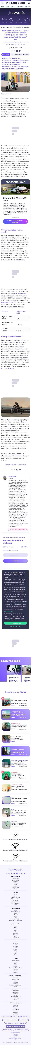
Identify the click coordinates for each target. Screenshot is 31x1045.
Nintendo (15, 900)
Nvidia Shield (15, 901)
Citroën (15, 929)
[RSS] (14, 873)
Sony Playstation (15, 903)
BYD (15, 927)
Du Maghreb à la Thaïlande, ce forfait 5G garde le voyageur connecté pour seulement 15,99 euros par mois (19, 775)
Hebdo (25, 547)
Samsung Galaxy (15, 886)
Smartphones (15, 876)
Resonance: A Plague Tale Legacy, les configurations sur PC (18, 726)
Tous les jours (9, 547)
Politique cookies (12, 620)
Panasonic (15, 946)
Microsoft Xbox (15, 899)
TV (15, 941)
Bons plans (20, 6)
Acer (15, 910)
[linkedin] (8, 529)
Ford (15, 930)
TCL (15, 952)
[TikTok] (22, 873)
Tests (7, 6)
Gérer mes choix (15, 626)
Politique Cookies (15, 1037)
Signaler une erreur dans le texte (15, 464)
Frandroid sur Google (20, 456)
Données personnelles (15, 1038)
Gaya (15, 1008)
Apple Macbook (15, 911)
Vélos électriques (15, 1003)
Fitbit (15, 980)
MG (15, 932)
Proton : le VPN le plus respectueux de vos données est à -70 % (17, 738)
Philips (15, 947)
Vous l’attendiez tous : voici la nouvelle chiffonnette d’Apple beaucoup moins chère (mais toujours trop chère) (19, 800)
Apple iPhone (15, 878)
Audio (15, 958)
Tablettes (15, 990)
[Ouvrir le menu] (2, 3)
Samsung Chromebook (15, 920)
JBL (15, 965)
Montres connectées (15, 975)
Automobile (15, 924)
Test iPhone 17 (23, 1020)
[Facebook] (12, 873)
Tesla (15, 936)
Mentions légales (15, 1032)
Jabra (15, 963)
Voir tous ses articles (18, 529)
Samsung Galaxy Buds (15, 968)
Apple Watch (15, 979)
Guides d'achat (15, 723)
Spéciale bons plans (11, 550)
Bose (15, 962)
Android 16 (23, 1023)
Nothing (15, 966)
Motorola (15, 883)
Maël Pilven (12, 476)
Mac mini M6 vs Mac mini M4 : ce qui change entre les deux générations (18, 812)
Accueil (3, 27)
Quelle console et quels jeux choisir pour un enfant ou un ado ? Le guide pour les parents (19, 788)
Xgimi (15, 953)
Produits (13, 821)
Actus (2, 6)
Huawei (15, 881)
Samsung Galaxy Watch (15, 985)
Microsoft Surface (15, 919)
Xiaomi (15, 889)
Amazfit (15, 978)
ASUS (15, 894)
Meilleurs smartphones (9, 1016)
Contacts (15, 1035)
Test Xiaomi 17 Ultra (10, 1023)
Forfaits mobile (23, 1016)
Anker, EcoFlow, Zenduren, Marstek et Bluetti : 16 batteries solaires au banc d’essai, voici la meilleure (19, 763)
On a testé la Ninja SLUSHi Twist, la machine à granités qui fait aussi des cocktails (19, 702)
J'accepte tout (16, 623)
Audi (15, 926)
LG (15, 945)
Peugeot (15, 933)
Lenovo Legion (15, 897)
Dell (15, 913)
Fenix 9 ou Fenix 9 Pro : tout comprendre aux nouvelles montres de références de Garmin (18, 751)
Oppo (15, 884)
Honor (15, 916)
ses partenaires (8, 611)
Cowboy (15, 1005)
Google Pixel (15, 880)
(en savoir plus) (14, 603)
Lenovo (16, 914)
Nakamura (15, 1011)
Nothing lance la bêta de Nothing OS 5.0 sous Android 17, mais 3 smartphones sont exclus (18, 824)
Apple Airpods (15, 960)
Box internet (7, 1029)
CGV (15, 1040)
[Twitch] (19, 873)
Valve (15, 904)
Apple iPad (16, 992)
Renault (15, 935)
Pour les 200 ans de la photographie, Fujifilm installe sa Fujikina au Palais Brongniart (14, 680)
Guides (13, 6)
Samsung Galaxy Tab (15, 998)
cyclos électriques (19, 294)
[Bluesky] (24, 873)
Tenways (15, 1012)
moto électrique (7, 302)
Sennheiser (15, 969)
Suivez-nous (5, 54)
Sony (15, 950)
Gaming (15, 892)
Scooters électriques (20, 27)
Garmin (15, 982)
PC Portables (15, 908)
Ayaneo (15, 896)
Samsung (15, 949)
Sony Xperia (15, 887)
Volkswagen (15, 937)
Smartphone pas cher (9, 1020)
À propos (15, 1034)
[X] (6, 873)
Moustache (15, 1009)
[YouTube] (17, 873)
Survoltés (9, 27)
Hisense (15, 943)
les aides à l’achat (7, 368)
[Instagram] (9, 873)
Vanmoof (15, 1014)
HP (15, 917)
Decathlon (15, 1006)
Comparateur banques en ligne (15, 1026)
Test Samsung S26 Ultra (21, 1029)
